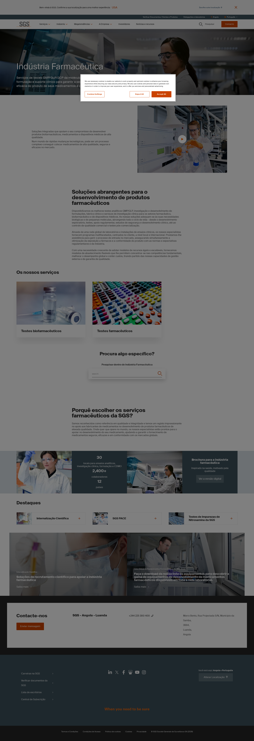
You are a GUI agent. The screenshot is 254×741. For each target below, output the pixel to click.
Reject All (139, 94)
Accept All (161, 94)
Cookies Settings (94, 94)
